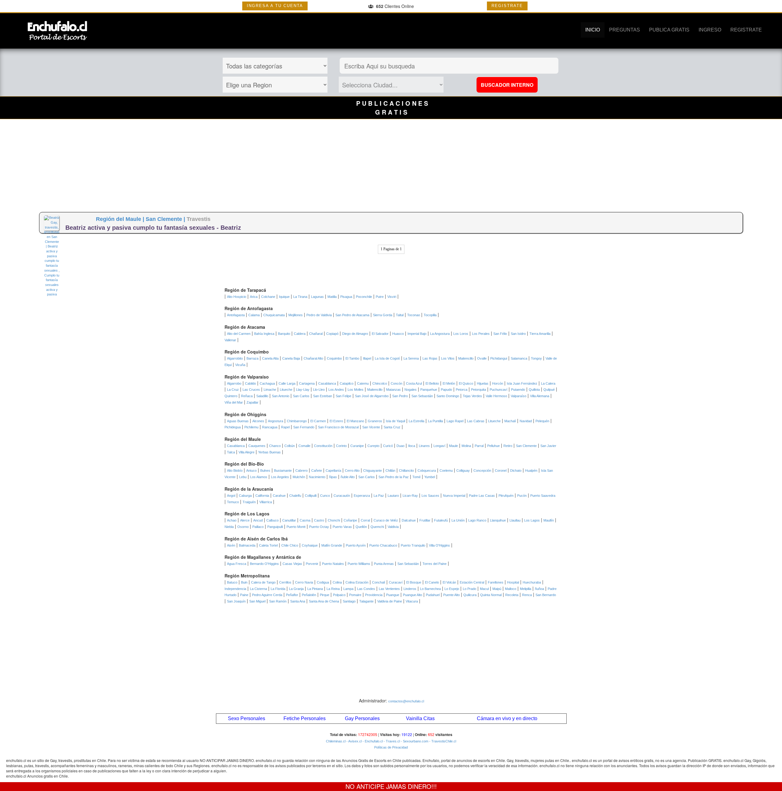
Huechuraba (532, 582)
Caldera (299, 333)
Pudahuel (433, 595)
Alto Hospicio (236, 296)
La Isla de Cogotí (387, 358)
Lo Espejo (451, 589)
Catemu (363, 383)
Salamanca (519, 358)
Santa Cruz (392, 427)
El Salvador (380, 333)
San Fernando (303, 427)
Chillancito (406, 470)
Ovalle (482, 358)
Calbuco (272, 520)
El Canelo (432, 582)
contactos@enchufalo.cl (406, 701)
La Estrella (416, 421)
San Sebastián (422, 396)
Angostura (275, 421)
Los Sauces (430, 495)
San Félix (500, 333)
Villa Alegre (246, 452)
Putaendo (518, 389)
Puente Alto (451, 595)
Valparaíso (518, 396)
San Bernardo (545, 595)
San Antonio (280, 396)
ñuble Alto (348, 477)
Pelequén (542, 421)
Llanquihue (498, 520)
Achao (231, 520)
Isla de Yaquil (395, 421)
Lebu (243, 477)
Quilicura (470, 595)
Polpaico (339, 595)
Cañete (316, 470)
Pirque (324, 595)
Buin (244, 582)
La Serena (411, 358)
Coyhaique (310, 545)
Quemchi (377, 527)
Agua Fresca (236, 564)
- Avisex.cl (353, 741)
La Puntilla (435, 421)
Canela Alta (270, 358)
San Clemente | (166, 219)
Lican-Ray (410, 495)
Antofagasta (236, 315)
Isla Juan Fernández (522, 383)
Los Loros (460, 333)
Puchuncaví (498, 389)
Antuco (251, 470)
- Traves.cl (391, 741)
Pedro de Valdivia (319, 315)
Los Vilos (448, 358)
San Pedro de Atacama (352, 315)
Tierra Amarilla (539, 333)
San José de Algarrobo (372, 396)
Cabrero (301, 470)
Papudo (446, 389)
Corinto (341, 446)
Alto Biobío (235, 470)
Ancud (258, 520)
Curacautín (342, 495)
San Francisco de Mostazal (338, 427)
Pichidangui (498, 358)
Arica (254, 296)
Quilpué (549, 389)
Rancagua (269, 427)
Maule (453, 446)
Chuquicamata (274, 315)
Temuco (233, 502)
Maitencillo (465, 358)
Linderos (410, 589)
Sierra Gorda (382, 315)
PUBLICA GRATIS (669, 29)
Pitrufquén (506, 495)
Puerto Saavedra (542, 495)
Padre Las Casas (482, 495)
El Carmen (318, 421)
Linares (424, 446)
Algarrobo (234, 383)
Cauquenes (256, 446)
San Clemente (526, 446)
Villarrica (265, 502)
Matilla (332, 296)
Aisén (231, 545)
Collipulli (310, 495)
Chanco (275, 446)
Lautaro (393, 495)
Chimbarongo (297, 421)
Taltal (400, 315)
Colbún (289, 446)
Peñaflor (292, 595)
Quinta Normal (491, 595)
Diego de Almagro (355, 333)
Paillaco (258, 527)
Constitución (323, 446)
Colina (337, 582)
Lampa (348, 589)
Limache (270, 389)
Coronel (500, 470)
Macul (484, 589)
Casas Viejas (292, 564)
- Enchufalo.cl (372, 741)
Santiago (349, 601)
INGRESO (710, 29)
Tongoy (536, 358)
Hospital (513, 582)
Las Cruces (251, 389)
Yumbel (429, 477)
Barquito (284, 333)
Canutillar (289, 520)
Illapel (367, 358)
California (262, 495)
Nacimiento (317, 477)
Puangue (392, 595)
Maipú (496, 589)
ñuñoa (539, 589)
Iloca (411, 446)
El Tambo (352, 358)
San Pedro (400, 396)
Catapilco (346, 383)
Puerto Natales (333, 564)
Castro (319, 520)
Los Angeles (280, 477)
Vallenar (230, 340)
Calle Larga (287, 383)
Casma (305, 520)
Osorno (243, 527)
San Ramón (278, 601)
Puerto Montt (296, 527)
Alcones (258, 421)
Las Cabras (475, 421)
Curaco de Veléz (386, 520)
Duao (400, 446)
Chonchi (334, 520)
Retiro (507, 446)
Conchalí (378, 582)
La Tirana (300, 296)
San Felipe (343, 396)
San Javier (548, 446)
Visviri (391, 296)
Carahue (279, 495)
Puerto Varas (342, 527)
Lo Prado (469, 589)
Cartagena (307, 383)
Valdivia (393, 527)
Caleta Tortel (268, 545)
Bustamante (283, 470)
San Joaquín (236, 601)
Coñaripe (350, 520)
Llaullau (515, 520)
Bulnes (265, 470)
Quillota (534, 389)
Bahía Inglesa (264, 333)
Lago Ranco (477, 520)
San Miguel (257, 601)
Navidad (526, 421)
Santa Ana (297, 601)
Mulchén (299, 477)
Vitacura (412, 601)
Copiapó (332, 333)
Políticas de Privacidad (391, 747)
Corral (365, 520)
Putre (380, 296)
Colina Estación (356, 582)
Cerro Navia (304, 582)
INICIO (592, 29)
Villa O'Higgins (439, 545)
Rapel (285, 427)
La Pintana (315, 589)
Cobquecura (427, 470)
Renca (527, 595)
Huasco (398, 333)
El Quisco (466, 383)
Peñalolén (309, 595)
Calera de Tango (263, 582)
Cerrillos (285, 582)
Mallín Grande (331, 545)
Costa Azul (414, 383)
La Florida (278, 589)
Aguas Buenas (238, 421)
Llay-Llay (302, 389)
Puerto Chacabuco (383, 545)
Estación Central (472, 582)
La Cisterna (258, 589)
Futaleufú (441, 520)
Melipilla (525, 589)
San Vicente (371, 427)
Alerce (245, 520)
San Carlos (301, 396)
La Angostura (440, 333)
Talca (231, 452)
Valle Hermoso (496, 396)
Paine (244, 595)
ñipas (333, 477)
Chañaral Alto (313, 358)
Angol (231, 495)
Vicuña (240, 365)
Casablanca (327, 383)
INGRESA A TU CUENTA (275, 5)
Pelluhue (493, 446)
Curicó (388, 446)
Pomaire (355, 595)
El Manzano (355, 421)
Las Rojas (429, 358)
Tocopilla (430, 315)
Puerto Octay (319, 527)
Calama (254, 315)
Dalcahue (409, 520)
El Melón (449, 383)
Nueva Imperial (454, 495)
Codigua (323, 582)
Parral (479, 446)
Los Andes (336, 389)
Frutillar (424, 520)
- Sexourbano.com (414, 741)
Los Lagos (532, 520)
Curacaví (396, 582)
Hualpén (531, 470)
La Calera (548, 383)
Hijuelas (482, 383)
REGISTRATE (507, 5)
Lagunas (317, 296)
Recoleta (511, 595)
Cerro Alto (352, 470)
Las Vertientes (389, 589)
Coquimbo (334, 358)
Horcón (497, 383)
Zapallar (252, 402)
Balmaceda (247, 545)
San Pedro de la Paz (393, 477)
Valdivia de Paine (389, 601)
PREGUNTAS (624, 29)
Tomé (416, 477)
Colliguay (463, 470)
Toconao (413, 315)
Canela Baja (291, 358)
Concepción (482, 470)
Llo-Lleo (319, 389)
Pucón (522, 495)
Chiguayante (372, 470)
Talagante (366, 601)
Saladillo (262, 396)
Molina (466, 446)
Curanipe (357, 446)
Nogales (410, 389)
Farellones (495, 582)
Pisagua (346, 296)
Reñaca (247, 396)
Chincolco (379, 383)
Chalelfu (295, 495)
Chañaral (316, 333)
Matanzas (393, 389)
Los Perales (481, 333)
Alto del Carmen (238, 333)
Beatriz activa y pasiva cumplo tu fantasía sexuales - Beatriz (153, 227)
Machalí (510, 421)
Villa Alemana (539, 396)
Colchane (268, 296)
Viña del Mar (234, 402)
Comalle (304, 446)
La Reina (333, 589)
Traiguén (249, 502)
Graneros (375, 421)
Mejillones (295, 315)
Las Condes (366, 589)
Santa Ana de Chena (324, 601)
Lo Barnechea (430, 589)
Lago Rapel (455, 421)
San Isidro (518, 333)
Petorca (461, 389)
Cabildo (250, 383)
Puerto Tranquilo (413, 545)
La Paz (379, 495)
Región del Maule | (121, 219)
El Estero (336, 421)
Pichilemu (251, 427)
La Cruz (233, 389)
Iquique (284, 296)
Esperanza (362, 495)
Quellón (361, 527)
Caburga (245, 495)
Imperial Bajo (416, 333)
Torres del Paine (434, 564)
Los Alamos (258, 477)
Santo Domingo (448, 396)
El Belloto (432, 383)
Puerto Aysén (356, 545)
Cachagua (267, 383)
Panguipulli (275, 527)
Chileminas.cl (335, 741)
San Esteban (322, 396)
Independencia (235, 589)
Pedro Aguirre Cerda (267, 595)
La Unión (458, 520)
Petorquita (478, 389)
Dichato (515, 470)
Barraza (252, 358)
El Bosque (413, 582)
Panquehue (428, 389)
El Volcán (449, 582)
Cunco (325, 495)
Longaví (439, 446)
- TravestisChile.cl (442, 741)
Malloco (510, 589)
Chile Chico (289, 545)
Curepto (373, 446)
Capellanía (333, 470)
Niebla (229, 527)
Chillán (390, 470)
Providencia (373, 595)
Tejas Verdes (472, 396)
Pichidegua (233, 427)
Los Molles (356, 389)
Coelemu (446, 470)
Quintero (231, 396)
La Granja (296, 589)
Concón (396, 383)
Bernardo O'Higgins (264, 564)
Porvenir (312, 564)
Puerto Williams (359, 564)
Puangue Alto (412, 595)
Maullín (548, 520)
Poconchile (364, 296)
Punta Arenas (384, 564)
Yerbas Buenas (269, 452)
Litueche (286, 389)
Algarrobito (235, 358)
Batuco (232, 582)
